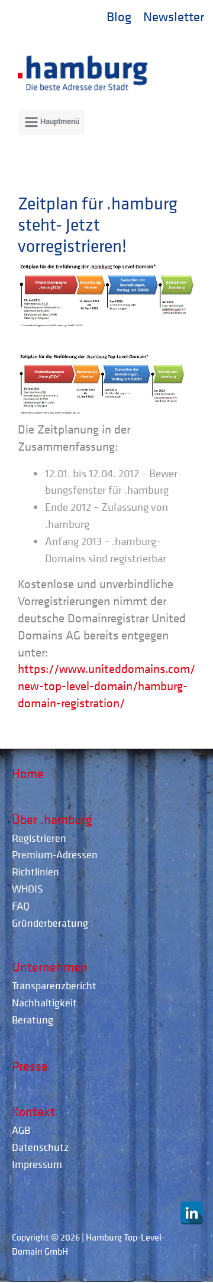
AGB (21, 1130)
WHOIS (27, 888)
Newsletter (173, 16)
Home (28, 773)
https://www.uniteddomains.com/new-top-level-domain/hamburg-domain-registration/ (106, 686)
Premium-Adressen (55, 854)
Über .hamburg (52, 819)
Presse (30, 1066)
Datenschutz (40, 1147)
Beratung (32, 1019)
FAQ (21, 906)
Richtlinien (35, 871)
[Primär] (52, 122)
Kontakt (33, 1111)
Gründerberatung (50, 923)
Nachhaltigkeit (44, 1002)
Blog (118, 16)
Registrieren (39, 838)
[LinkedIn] (192, 1213)
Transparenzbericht (54, 985)
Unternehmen (50, 967)
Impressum (37, 1164)
